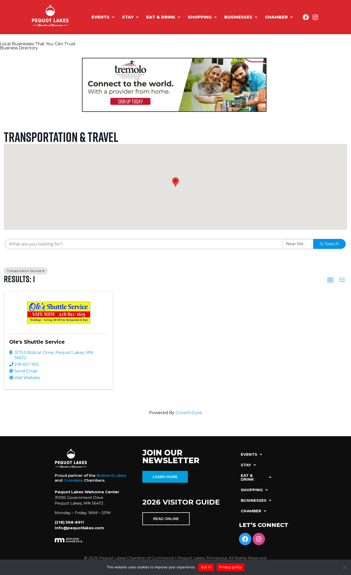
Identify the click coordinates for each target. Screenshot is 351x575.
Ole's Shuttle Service (37, 342)
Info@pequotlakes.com (79, 527)
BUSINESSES (238, 17)
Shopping (200, 17)
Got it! (206, 567)
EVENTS (100, 17)
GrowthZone (189, 412)
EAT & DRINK (160, 17)
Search (332, 243)
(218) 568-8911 (69, 522)
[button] (103, 17)
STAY (128, 17)
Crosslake (73, 480)
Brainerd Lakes (111, 475)
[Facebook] (306, 17)
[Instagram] (315, 17)
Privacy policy (230, 567)
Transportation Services (24, 271)
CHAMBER (276, 17)
